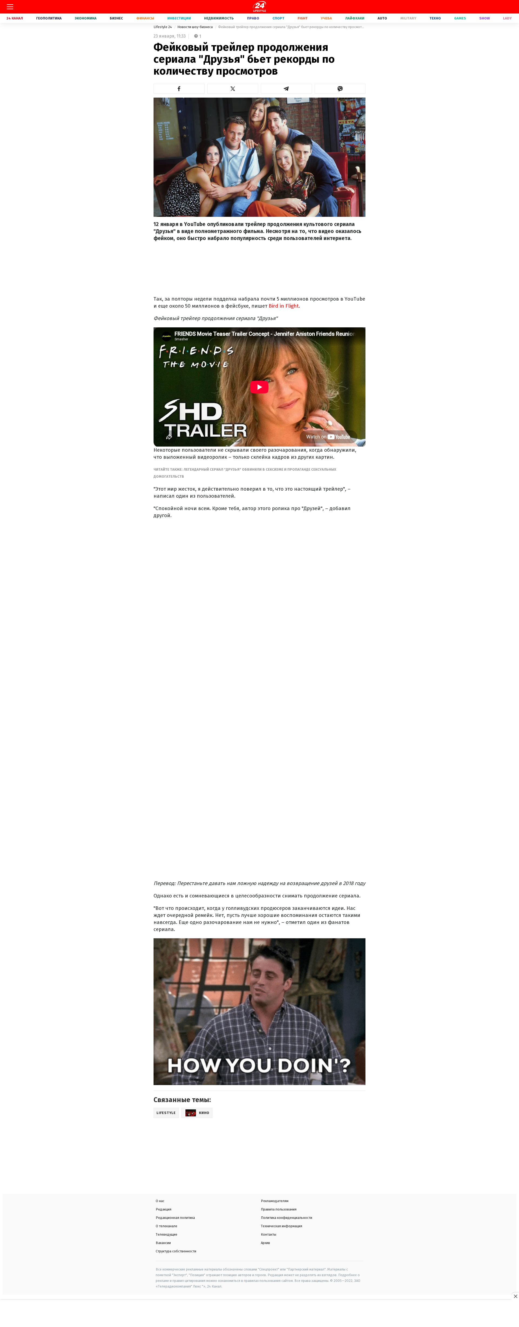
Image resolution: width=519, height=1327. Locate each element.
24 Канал (14, 18)
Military (408, 18)
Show (484, 18)
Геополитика (49, 18)
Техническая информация (281, 1226)
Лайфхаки (354, 18)
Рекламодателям (274, 1201)
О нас (160, 1201)
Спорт (278, 18)
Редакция (163, 1209)
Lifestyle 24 (163, 27)
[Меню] (10, 6)
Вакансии (163, 1243)
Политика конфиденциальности (286, 1218)
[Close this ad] (515, 1296)
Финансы (145, 18)
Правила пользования (279, 1209)
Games (460, 18)
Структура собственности (176, 1251)
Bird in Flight (284, 306)
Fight (303, 18)
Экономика (86, 18)
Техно (435, 18)
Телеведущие (166, 1234)
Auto (382, 18)
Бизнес (116, 18)
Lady (507, 18)
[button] (179, 89)
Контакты (268, 1234)
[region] (259, 1314)
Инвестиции (179, 18)
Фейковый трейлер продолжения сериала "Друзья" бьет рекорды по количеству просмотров (291, 27)
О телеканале (166, 1226)
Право (253, 18)
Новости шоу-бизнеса (195, 27)
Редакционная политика (175, 1218)
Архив (265, 1243)
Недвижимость (219, 18)
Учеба (326, 18)
